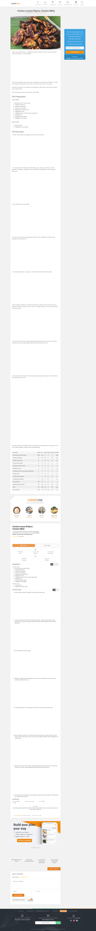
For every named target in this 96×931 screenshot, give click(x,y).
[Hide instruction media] (56, 590)
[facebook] (70, 921)
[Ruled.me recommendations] (35, 503)
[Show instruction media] (54, 590)
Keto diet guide (73, 911)
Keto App (55, 911)
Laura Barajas (18, 815)
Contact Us (30, 911)
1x (51, 564)
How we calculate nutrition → (53, 818)
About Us (21, 911)
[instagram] (76, 921)
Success (60, 4)
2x (54, 564)
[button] (12, 536)
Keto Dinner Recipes (40, 13)
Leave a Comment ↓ (54, 868)
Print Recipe (24, 545)
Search (82, 4)
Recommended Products (42, 911)
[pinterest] (73, 921)
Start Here (38, 4)
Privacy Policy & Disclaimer (59, 929)
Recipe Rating (15, 877)
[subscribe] (58, 922)
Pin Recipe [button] (48, 545)
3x (57, 564)
